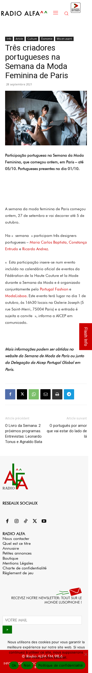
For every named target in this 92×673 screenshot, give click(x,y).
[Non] (85, 654)
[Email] (45, 394)
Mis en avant (64, 39)
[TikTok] (25, 521)
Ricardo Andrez (35, 249)
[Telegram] (69, 394)
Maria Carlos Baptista (48, 242)
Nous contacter (16, 538)
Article (19, 39)
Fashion (61, 289)
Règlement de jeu (18, 572)
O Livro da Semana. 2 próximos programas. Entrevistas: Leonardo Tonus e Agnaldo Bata (23, 433)
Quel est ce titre (17, 543)
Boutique (10, 558)
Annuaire (11, 548)
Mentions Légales (18, 563)
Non (27, 665)
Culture (32, 39)
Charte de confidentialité (25, 568)
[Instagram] (16, 521)
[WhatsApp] (34, 394)
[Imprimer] (57, 394)
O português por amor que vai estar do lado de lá (67, 431)
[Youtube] (44, 521)
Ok (14, 665)
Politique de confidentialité (60, 665)
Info (9, 39)
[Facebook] (10, 394)
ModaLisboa (16, 296)
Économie (46, 39)
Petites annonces (17, 553)
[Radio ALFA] (25, 13)
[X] (22, 394)
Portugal (47, 289)
